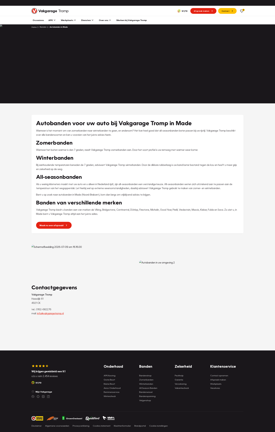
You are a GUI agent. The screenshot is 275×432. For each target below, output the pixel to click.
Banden (43, 27)
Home (34, 27)
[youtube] (38, 396)
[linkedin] (48, 396)
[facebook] (33, 396)
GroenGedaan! (74, 418)
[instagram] (43, 396)
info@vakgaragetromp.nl (50, 313)
